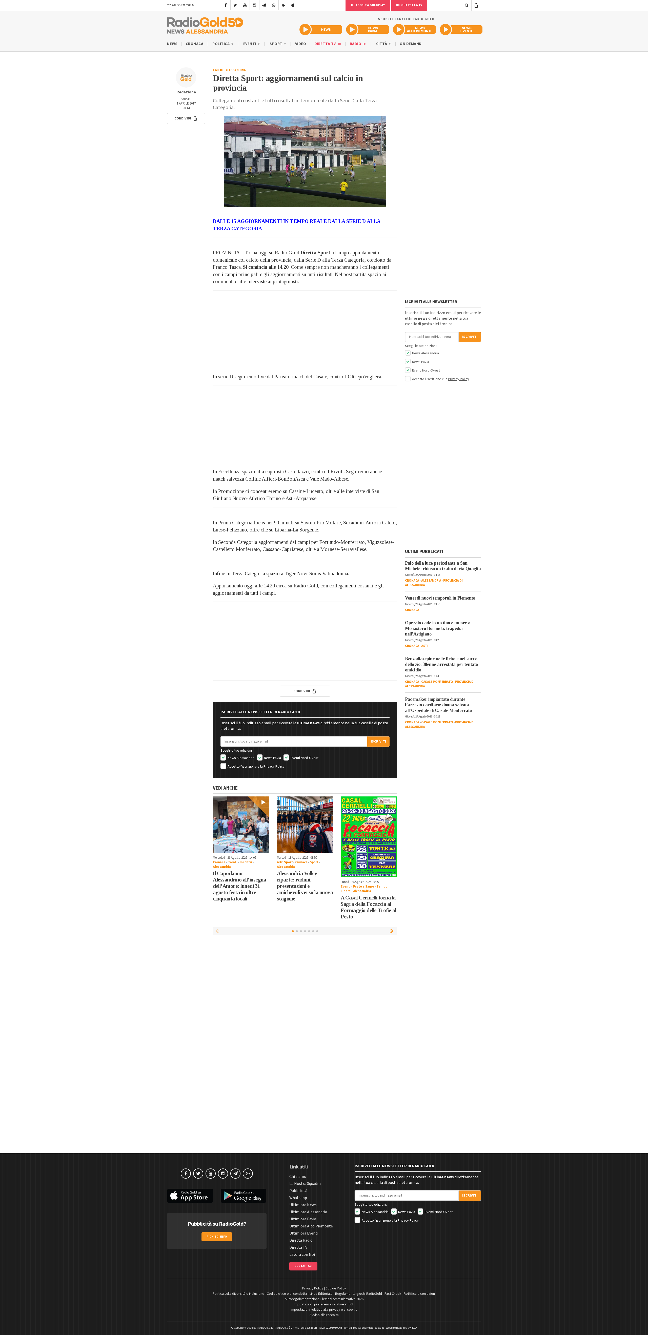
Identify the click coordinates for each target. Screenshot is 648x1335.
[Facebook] (225, 5)
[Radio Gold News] (320, 29)
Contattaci (303, 1266)
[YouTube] (245, 5)
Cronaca (195, 44)
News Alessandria (240, 758)
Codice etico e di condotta (287, 1293)
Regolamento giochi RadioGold (358, 1293)
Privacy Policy (274, 766)
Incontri (246, 862)
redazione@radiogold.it (368, 1328)
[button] (186, 118)
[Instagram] (254, 5)
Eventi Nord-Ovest (304, 758)
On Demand (411, 44)
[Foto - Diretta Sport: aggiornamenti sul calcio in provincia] (305, 161)
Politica (221, 44)
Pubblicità (298, 1191)
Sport (276, 44)
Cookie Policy (336, 1288)
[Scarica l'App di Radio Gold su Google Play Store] (244, 1196)
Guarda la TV (411, 5)
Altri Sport (285, 862)
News (172, 44)
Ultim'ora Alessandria (308, 1212)
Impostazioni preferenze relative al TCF (324, 1304)
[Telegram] (264, 5)
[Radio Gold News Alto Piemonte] (414, 29)
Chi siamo (297, 1176)
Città (382, 44)
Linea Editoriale (321, 1293)
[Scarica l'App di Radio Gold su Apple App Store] (190, 1196)
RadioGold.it (265, 1328)
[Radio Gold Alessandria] (205, 24)
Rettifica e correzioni (420, 1293)
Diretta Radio (301, 1240)
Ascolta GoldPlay (370, 5)
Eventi (250, 44)
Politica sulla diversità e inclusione (238, 1293)
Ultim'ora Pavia (302, 1219)
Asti (424, 646)
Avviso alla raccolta (324, 1315)
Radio (356, 44)
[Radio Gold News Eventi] (461, 29)
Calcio (218, 70)
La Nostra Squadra (305, 1183)
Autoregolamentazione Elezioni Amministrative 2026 (324, 1299)
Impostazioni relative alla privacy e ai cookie (324, 1309)
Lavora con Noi (302, 1254)
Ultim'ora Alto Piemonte (311, 1226)
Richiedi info (217, 1237)
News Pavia (272, 758)
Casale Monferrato (437, 682)
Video (300, 44)
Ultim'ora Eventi (303, 1233)
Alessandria (236, 70)
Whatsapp (298, 1198)
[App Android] (283, 5)
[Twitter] (235, 5)
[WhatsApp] (273, 5)
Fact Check (392, 1293)
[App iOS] (293, 5)
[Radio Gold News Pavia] (367, 29)
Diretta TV (325, 44)
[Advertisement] (305, 329)
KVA (414, 1328)
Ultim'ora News (303, 1205)
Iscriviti (378, 741)
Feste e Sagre (363, 886)
